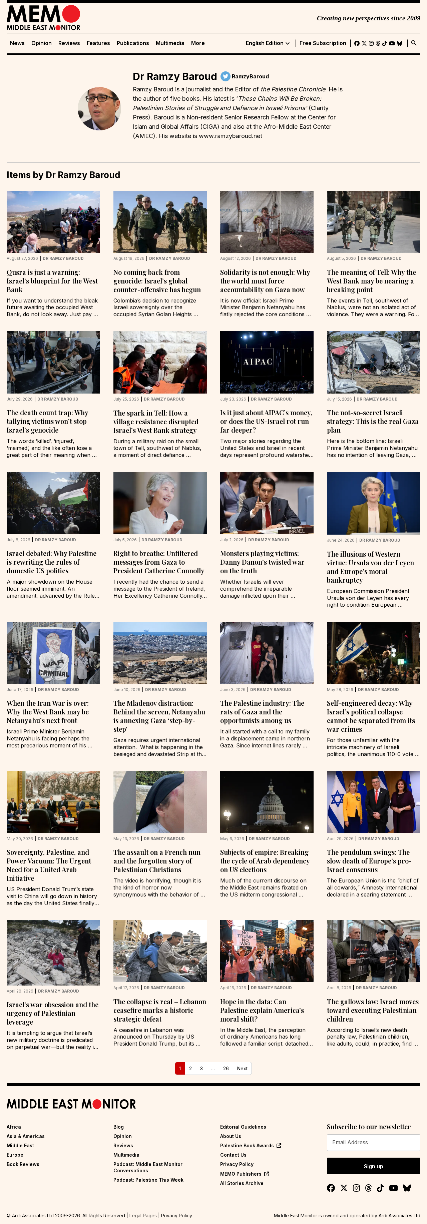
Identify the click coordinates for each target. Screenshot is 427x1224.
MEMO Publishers (241, 1174)
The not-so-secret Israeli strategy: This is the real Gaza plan (373, 421)
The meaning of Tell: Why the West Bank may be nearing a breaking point (371, 280)
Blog (118, 1127)
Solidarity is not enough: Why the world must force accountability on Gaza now (265, 280)
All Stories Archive (242, 1183)
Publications (133, 43)
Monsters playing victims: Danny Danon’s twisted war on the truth (262, 562)
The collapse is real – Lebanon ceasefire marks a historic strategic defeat (159, 1010)
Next (242, 1068)
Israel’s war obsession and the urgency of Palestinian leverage (52, 1013)
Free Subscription (323, 43)
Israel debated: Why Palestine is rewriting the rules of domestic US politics (51, 562)
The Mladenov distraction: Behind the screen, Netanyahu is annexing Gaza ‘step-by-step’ (159, 715)
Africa (14, 1127)
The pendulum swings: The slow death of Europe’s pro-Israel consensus (369, 860)
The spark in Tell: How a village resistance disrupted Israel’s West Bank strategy (155, 421)
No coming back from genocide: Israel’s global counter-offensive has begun (157, 280)
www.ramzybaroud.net (229, 135)
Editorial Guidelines (243, 1127)
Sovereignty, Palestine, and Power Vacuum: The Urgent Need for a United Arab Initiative (49, 864)
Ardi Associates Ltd (399, 1215)
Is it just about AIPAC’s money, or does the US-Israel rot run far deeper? (266, 421)
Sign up (373, 1166)
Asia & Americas (26, 1136)
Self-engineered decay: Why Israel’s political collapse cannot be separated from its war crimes (371, 715)
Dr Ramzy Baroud (63, 258)
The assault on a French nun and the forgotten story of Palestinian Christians (156, 860)
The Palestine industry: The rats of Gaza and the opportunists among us (262, 711)
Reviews (69, 43)
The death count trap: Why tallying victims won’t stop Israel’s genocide (47, 421)
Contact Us (233, 1155)
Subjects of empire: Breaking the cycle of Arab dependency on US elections (265, 860)
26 (226, 1068)
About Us (230, 1136)
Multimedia (170, 43)
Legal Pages (143, 1215)
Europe (15, 1155)
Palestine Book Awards (247, 1145)
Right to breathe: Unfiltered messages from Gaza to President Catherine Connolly (158, 562)
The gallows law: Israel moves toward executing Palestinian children (373, 1010)
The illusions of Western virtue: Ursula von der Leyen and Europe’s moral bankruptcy (370, 566)
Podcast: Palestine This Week (148, 1180)
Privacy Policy (237, 1164)
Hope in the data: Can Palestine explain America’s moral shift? (262, 1010)
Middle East (20, 1145)
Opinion (41, 43)
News (17, 43)
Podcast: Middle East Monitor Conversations (147, 1167)
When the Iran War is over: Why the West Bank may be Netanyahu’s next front (48, 711)
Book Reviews (23, 1164)
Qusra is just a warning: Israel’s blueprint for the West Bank (52, 280)
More (198, 43)
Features (98, 43)
